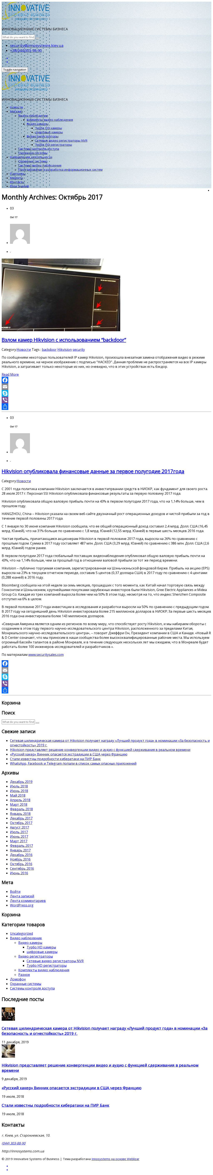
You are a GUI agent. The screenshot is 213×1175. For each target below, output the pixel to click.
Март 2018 (18, 804)
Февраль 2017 (21, 845)
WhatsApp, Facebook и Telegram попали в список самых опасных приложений (73, 763)
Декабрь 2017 (21, 818)
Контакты (17, 182)
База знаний (19, 186)
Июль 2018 (19, 786)
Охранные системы (32, 153)
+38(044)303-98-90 (26, 50)
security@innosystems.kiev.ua (36, 45)
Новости (16, 107)
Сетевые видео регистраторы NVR (61, 140)
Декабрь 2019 (21, 781)
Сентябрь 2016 (22, 868)
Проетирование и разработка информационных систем (60, 169)
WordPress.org (21, 905)
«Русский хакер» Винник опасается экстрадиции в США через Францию (68, 754)
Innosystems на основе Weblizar (115, 1159)
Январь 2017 (20, 850)
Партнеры (18, 174)
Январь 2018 (20, 813)
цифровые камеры (49, 132)
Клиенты (16, 178)
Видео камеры (37, 124)
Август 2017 (19, 827)
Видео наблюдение (33, 115)
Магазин (16, 111)
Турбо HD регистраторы (53, 144)
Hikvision (64, 349)
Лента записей (22, 896)
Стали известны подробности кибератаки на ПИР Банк (55, 759)
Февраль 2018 (21, 809)
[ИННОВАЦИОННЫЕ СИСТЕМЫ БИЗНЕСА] (26, 16)
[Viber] (106, 400)
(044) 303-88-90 (13, 1143)
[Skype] (106, 393)
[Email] (106, 386)
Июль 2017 (19, 832)
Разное (24, 974)
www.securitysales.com (46, 654)
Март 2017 (18, 841)
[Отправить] (106, 406)
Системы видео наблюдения (39, 165)
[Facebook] (106, 380)
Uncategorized (21, 933)
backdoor (49, 349)
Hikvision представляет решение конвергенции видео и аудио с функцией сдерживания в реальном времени (100, 749)
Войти (15, 891)
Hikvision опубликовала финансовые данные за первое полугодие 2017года (93, 471)
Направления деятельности (31, 157)
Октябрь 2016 (21, 864)
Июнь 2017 (19, 836)
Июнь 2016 (19, 873)
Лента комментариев (28, 900)
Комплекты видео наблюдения (50, 120)
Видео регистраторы (42, 136)
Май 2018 (17, 795)
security (79, 349)
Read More (10, 374)
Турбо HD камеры (48, 128)
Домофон (18, 979)
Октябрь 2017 (21, 823)
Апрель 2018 (20, 800)
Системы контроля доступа (38, 149)
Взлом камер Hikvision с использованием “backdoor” (64, 339)
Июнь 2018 (19, 791)
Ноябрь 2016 (20, 859)
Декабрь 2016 (21, 854)
